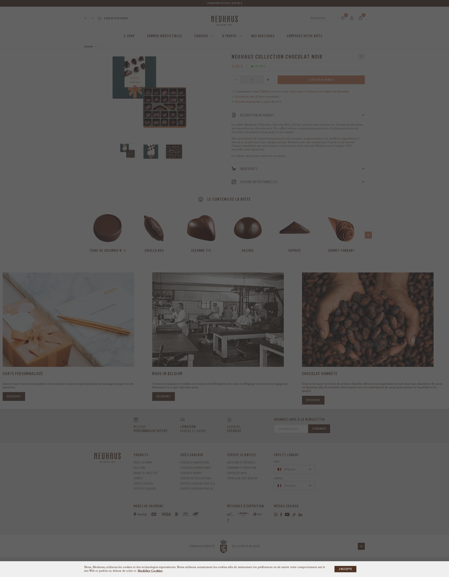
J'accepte (345, 569)
